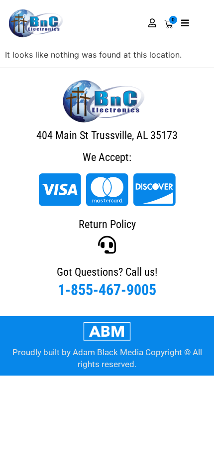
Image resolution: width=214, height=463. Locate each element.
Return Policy (107, 224)
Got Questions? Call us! (107, 272)
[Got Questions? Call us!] (107, 245)
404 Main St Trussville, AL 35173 (107, 135)
